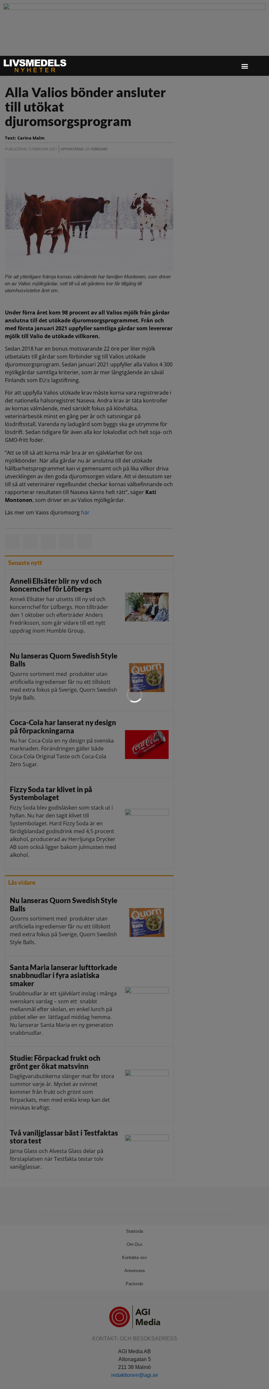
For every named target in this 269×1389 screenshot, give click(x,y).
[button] (244, 65)
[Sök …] (257, 66)
